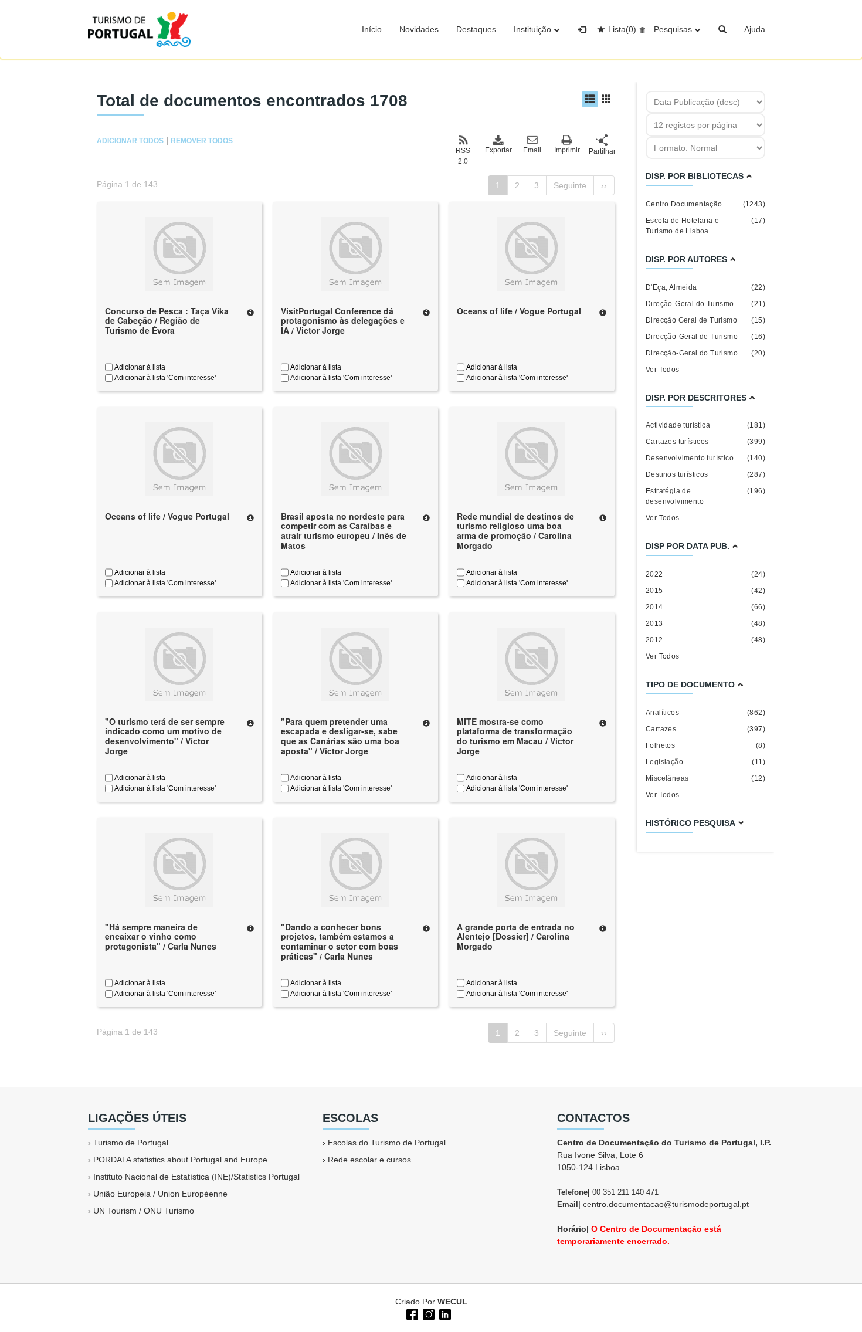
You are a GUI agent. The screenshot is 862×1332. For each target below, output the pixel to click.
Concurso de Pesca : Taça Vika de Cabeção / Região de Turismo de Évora (167, 321)
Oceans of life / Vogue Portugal (519, 311)
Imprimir (567, 150)
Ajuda (754, 29)
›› (604, 185)
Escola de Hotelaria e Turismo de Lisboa (705, 225)
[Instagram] (427, 1313)
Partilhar (602, 151)
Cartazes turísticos (705, 442)
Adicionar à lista (139, 367)
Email (532, 150)
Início (372, 29)
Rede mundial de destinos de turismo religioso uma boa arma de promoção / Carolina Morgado (515, 530)
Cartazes (705, 729)
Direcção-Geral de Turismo (705, 337)
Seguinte (570, 185)
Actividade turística (705, 425)
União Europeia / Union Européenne (160, 1193)
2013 (705, 623)
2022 (705, 574)
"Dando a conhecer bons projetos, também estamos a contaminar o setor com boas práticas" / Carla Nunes (339, 941)
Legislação (705, 762)
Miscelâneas (705, 778)
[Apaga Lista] (640, 29)
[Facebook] (411, 1313)
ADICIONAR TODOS (130, 141)
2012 (705, 640)
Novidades (419, 29)
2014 (705, 607)
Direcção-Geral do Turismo (705, 353)
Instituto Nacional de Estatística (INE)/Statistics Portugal (196, 1176)
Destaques (476, 29)
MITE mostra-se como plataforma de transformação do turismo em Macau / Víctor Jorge (515, 736)
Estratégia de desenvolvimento (705, 496)
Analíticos (705, 713)
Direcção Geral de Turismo (705, 320)
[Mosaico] (606, 99)
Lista (622, 29)
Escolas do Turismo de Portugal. (388, 1142)
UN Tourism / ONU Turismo (143, 1210)
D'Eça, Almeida (705, 287)
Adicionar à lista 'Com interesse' (164, 378)
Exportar (498, 150)
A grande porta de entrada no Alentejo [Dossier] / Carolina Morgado (516, 937)
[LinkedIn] (444, 1313)
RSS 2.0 (463, 156)
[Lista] (590, 99)
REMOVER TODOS (202, 141)
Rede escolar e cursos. (370, 1159)
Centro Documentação (705, 204)
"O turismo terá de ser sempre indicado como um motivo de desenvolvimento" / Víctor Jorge (165, 736)
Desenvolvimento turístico (705, 458)
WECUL (452, 1301)
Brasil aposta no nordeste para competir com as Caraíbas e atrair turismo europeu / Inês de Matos (343, 530)
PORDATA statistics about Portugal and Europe (180, 1159)
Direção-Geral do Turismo (705, 304)
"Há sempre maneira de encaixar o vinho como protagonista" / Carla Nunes (160, 937)
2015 (705, 591)
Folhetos (705, 745)
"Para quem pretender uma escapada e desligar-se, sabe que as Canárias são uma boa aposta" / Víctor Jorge (340, 736)
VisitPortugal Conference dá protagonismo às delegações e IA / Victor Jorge (343, 321)
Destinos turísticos (705, 474)
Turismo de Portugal (130, 1142)
